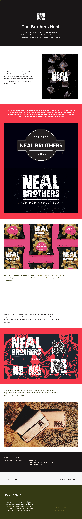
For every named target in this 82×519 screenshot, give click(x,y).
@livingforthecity (60, 510)
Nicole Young (42, 275)
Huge (10, 506)
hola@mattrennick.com (62, 508)
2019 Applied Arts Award (42, 278)
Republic (24, 319)
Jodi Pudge (57, 275)
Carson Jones (17, 278)
